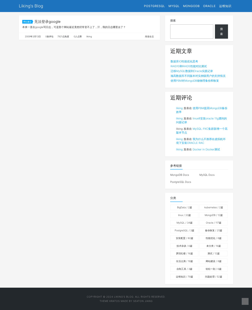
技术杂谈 (184, 245)
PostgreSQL (154, 6)
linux (184, 215)
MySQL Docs (207, 174)
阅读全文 (149, 36)
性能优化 (213, 238)
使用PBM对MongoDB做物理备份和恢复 (195, 80)
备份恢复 (213, 230)
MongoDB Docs (179, 174)
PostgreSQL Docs (180, 182)
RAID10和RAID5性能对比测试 (189, 66)
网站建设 (27, 21)
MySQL (174, 6)
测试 (214, 253)
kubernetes (213, 207)
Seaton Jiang (143, 301)
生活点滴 (184, 261)
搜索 (173, 20)
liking (179, 108)
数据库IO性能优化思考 (184, 61)
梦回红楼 (184, 253)
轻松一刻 (213, 268)
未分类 (213, 245)
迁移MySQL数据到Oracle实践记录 (192, 71)
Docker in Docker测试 (206, 149)
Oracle (209, 6)
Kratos (114, 301)
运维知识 (225, 6)
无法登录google (47, 21)
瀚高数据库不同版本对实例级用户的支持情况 (198, 76)
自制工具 (184, 268)
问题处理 (213, 276)
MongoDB (191, 6)
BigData (184, 207)
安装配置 (184, 238)
